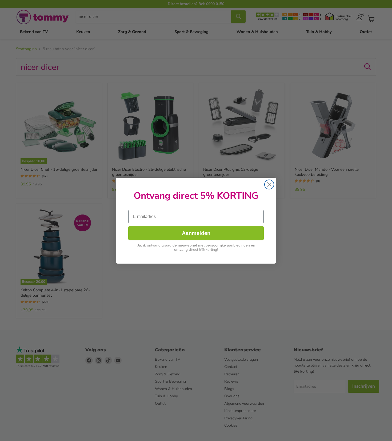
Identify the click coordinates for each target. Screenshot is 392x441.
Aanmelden (196, 233)
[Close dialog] (269, 184)
